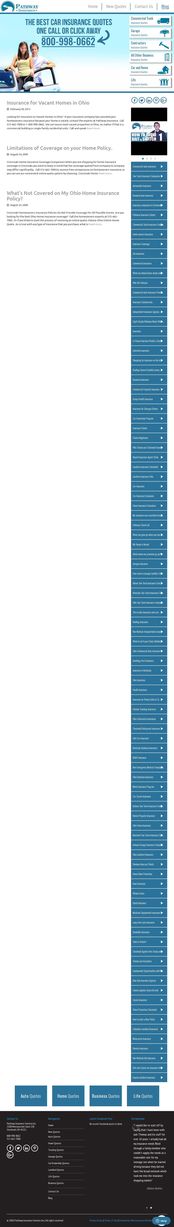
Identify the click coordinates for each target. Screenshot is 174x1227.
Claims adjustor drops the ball (145, 990)
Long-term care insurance (143, 922)
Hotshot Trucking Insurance (144, 709)
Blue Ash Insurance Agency (144, 980)
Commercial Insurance (142, 263)
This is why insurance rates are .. (146, 612)
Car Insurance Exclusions (143, 496)
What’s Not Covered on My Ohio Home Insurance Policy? (63, 195)
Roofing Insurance (140, 622)
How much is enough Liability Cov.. (148, 573)
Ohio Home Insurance (142, 825)
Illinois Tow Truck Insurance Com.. (147, 583)
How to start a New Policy (144, 1019)
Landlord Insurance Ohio (143, 476)
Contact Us (144, 6)
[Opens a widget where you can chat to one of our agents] (161, 1221)
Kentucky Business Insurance (145, 748)
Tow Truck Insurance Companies (146, 176)
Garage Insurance (140, 564)
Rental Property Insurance (144, 816)
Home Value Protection (142, 874)
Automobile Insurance (142, 186)
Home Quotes (54, 1143)
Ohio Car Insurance (141, 738)
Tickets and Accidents (142, 961)
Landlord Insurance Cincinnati (145, 467)
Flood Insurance (139, 903)
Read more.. (94, 128)
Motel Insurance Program (143, 786)
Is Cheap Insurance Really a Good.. (147, 341)
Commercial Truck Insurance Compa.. (148, 224)
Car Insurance (138, 486)
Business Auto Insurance (143, 195)
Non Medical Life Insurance (144, 1058)
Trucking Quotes (56, 1150)
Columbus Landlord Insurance (145, 1029)
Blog (165, 6)
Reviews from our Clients (143, 864)
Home (93, 6)
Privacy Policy (96, 1220)
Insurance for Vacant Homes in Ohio (48, 103)
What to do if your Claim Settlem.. (147, 641)
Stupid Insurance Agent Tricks (145, 457)
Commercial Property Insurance (146, 389)
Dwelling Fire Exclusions (143, 660)
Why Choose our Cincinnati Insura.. (147, 447)
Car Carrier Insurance (142, 796)
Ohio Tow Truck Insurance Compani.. (148, 602)
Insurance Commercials (142, 302)
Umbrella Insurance (141, 350)
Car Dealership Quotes (58, 1163)
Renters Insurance (140, 1048)
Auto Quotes (54, 1136)
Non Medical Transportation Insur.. (147, 631)
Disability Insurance (141, 932)
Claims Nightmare (140, 438)
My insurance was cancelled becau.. (148, 515)
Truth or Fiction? (139, 942)
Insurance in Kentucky (142, 670)
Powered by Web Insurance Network (136, 1220)
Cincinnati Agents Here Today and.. (148, 951)
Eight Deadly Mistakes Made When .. (148, 321)
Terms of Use (111, 1220)
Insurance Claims (140, 428)
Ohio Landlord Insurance (143, 854)
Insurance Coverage (141, 244)
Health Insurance (140, 690)
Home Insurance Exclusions (144, 505)
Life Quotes (53, 1176)
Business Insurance (141, 379)
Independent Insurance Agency (146, 312)
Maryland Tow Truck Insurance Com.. (148, 835)
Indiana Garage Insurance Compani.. (148, 845)
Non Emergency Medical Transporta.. (148, 767)
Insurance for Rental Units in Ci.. (146, 699)
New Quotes (116, 6)
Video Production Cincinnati (145, 1009)
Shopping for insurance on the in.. (147, 360)
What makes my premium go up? (147, 554)
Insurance (137, 331)
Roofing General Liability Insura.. (147, 370)
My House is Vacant (141, 544)
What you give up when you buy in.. (148, 534)
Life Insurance (138, 253)
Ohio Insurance (139, 680)
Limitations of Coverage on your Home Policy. (59, 148)
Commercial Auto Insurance (144, 166)
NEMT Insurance (139, 757)
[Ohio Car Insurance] (87, 52)
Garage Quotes (55, 1156)
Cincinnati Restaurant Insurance (146, 728)
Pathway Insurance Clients (144, 215)
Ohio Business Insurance (143, 777)
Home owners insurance (143, 234)
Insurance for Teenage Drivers (145, 408)
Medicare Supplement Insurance (146, 912)
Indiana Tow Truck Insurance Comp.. (148, 806)
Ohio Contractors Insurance (144, 719)
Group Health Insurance (143, 399)
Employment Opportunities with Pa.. (148, 971)
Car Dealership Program (143, 418)
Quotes (31, 1096)
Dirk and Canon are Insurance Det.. (147, 1068)
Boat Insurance (139, 883)
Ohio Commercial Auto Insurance (146, 651)
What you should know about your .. (148, 273)
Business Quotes (56, 1183)
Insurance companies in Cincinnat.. (147, 205)
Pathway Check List (141, 525)
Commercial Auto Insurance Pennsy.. (148, 292)
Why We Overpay (140, 282)
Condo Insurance (140, 1000)
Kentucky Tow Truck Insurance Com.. (148, 593)
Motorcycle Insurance (142, 1038)
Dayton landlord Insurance (144, 1077)
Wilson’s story (138, 893)
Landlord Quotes (56, 1169)
